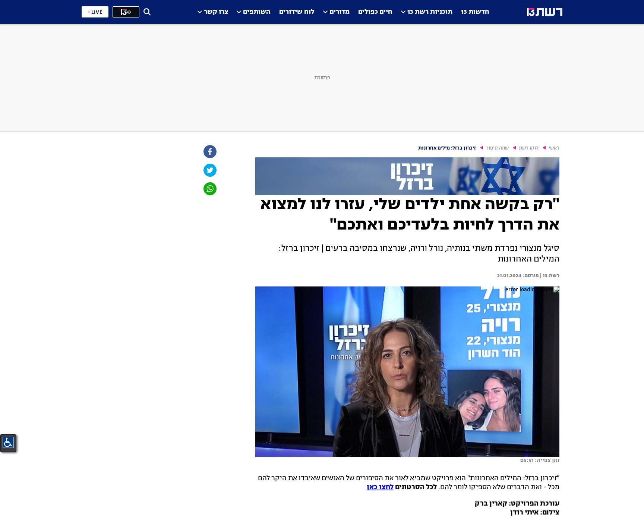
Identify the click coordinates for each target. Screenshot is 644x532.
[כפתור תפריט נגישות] (8, 442)
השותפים (257, 12)
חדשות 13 (475, 12)
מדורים (339, 12)
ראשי (554, 148)
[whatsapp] (209, 188)
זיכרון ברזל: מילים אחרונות (447, 148)
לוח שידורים (297, 12)
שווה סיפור (497, 148)
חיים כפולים (375, 12)
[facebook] (209, 151)
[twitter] (209, 170)
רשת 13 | (549, 275)
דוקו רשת (529, 148)
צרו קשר (216, 12)
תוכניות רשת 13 (429, 12)
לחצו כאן (380, 487)
